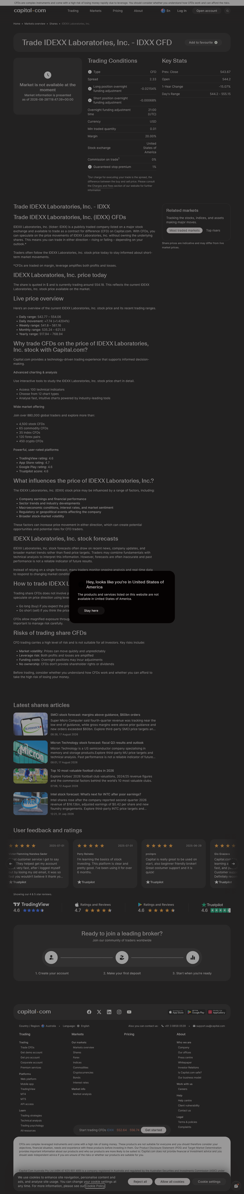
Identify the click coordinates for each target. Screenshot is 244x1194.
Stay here (91, 610)
